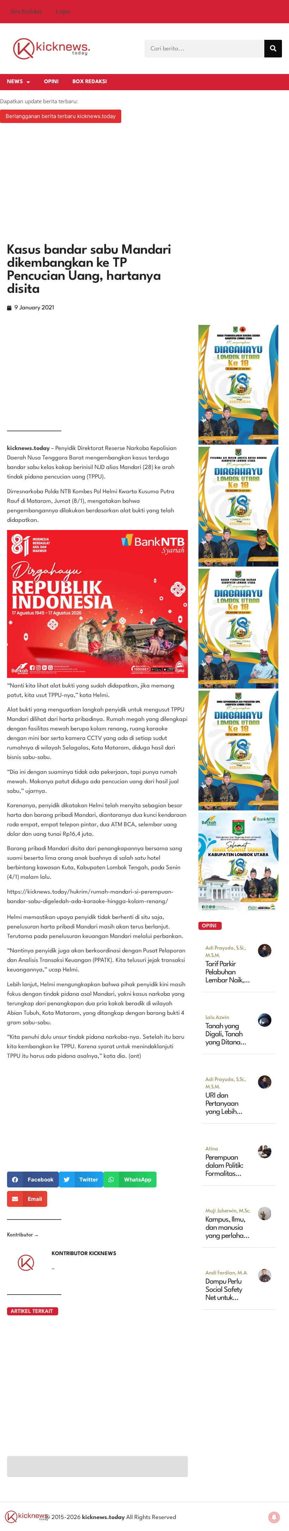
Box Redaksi (26, 11)
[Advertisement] (144, 184)
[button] (33, 1179)
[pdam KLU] (238, 564)
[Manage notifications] (274, 1517)
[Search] (273, 48)
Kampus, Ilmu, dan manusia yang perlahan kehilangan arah (226, 1236)
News (15, 82)
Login (63, 11)
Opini (51, 82)
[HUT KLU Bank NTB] (238, 910)
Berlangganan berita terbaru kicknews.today (61, 116)
